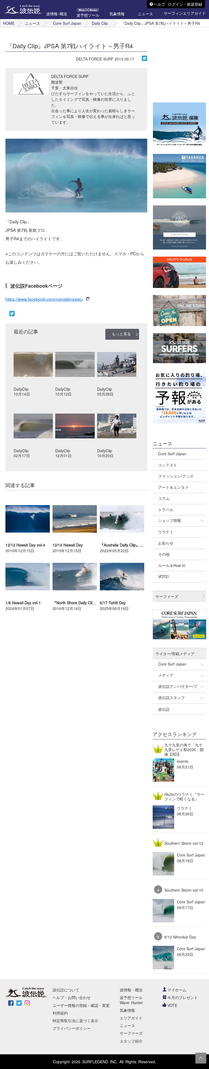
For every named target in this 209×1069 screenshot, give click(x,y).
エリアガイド (131, 1018)
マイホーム (176, 989)
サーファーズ (131, 1033)
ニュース (32, 23)
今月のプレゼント (182, 997)
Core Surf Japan (67, 23)
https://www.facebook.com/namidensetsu (44, 299)
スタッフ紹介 (131, 1041)
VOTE (172, 1005)
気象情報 (127, 1010)
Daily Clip (100, 23)
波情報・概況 (131, 989)
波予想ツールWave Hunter (131, 1000)
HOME (8, 23)
